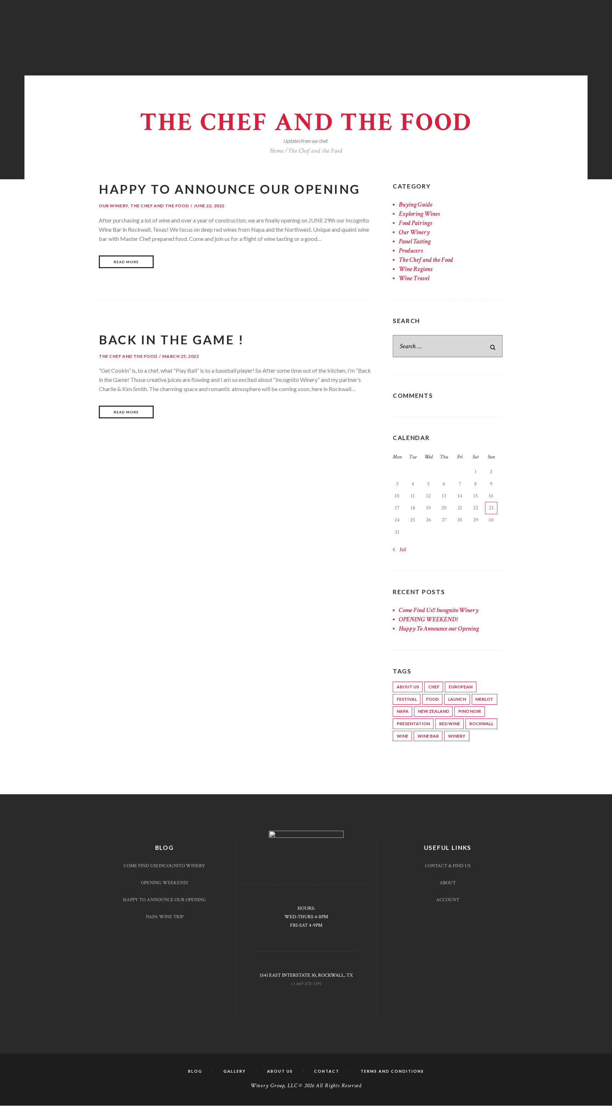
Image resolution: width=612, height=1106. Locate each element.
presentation (413, 723)
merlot (484, 699)
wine (402, 736)
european (460, 686)
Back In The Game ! (171, 339)
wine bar (428, 736)
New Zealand (433, 711)
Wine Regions (415, 269)
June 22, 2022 (209, 205)
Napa (403, 711)
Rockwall (481, 723)
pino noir (469, 711)
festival (407, 699)
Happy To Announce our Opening (229, 188)
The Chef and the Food (159, 205)
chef (434, 686)
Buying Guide (415, 204)
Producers (411, 250)
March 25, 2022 (180, 356)
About (448, 883)
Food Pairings (415, 223)
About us (408, 686)
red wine (449, 723)
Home (277, 151)
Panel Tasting (415, 241)
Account (447, 900)
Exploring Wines (419, 213)
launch (457, 699)
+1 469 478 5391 (306, 984)
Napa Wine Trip (164, 917)
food (432, 699)
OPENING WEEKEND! (428, 619)
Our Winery (113, 205)
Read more (126, 262)
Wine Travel (414, 278)
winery (456, 736)
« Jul (401, 549)
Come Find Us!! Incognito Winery (438, 610)
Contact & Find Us (448, 866)
